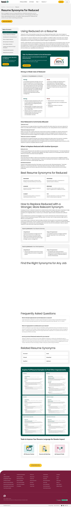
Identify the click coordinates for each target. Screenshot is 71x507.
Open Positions (59, 484)
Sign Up (57, 476)
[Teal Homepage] (5, 496)
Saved (47, 353)
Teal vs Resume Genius (47, 488)
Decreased (25, 353)
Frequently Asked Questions (8, 50)
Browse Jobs (32, 484)
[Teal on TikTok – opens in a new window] (65, 505)
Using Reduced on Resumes (8, 32)
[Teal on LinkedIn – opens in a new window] (63, 505)
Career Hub (32, 478)
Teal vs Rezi (45, 478)
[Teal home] (5, 2)
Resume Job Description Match (9, 484)
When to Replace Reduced (8, 39)
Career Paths (32, 486)
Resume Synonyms (33, 480)
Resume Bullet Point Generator (9, 486)
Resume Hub (32, 476)
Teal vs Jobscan (45, 476)
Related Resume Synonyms (8, 52)
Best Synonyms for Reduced (8, 41)
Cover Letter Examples (20, 482)
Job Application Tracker (7, 478)
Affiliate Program (59, 486)
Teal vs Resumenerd (46, 486)
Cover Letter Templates (20, 484)
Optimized (48, 361)
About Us (58, 482)
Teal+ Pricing (58, 480)
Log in (67, 1)
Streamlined (48, 357)
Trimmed (25, 357)
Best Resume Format (20, 478)
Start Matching (27, 65)
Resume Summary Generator (8, 482)
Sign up (61, 1)
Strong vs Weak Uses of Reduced (9, 34)
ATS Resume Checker (7, 480)
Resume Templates (20, 480)
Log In (57, 478)
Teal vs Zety (45, 482)
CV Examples (19, 486)
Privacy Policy (51, 505)
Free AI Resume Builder (7, 488)
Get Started (6, 64)
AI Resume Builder (7, 476)
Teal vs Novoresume (46, 480)
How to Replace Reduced (7, 44)
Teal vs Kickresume (46, 484)
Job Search (32, 482)
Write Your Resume (7, 21)
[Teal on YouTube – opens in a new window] (61, 505)
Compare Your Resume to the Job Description (9, 47)
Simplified (25, 361)
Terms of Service (56, 505)
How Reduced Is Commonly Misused (10, 37)
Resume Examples (20, 476)
